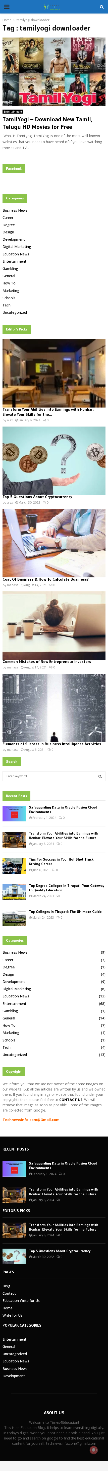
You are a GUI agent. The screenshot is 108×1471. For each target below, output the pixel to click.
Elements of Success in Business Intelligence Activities (52, 743)
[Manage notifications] (94, 1450)
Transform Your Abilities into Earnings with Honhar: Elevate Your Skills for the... (48, 412)
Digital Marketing (17, 246)
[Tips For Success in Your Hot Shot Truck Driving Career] (14, 866)
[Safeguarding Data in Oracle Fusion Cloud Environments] (14, 814)
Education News (16, 254)
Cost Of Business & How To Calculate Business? (46, 579)
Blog (6, 1286)
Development (14, 239)
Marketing (11, 290)
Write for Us (12, 1315)
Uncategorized (15, 312)
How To (9, 283)
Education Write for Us (21, 1300)
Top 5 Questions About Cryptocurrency (37, 496)
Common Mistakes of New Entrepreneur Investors (47, 661)
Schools (9, 297)
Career (8, 217)
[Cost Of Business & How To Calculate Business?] (54, 543)
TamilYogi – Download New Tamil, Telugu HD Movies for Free (47, 123)
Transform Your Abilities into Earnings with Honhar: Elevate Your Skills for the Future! (63, 835)
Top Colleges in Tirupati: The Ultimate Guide (65, 911)
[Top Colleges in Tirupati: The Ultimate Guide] (14, 918)
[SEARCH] (100, 776)
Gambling (10, 268)
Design (8, 232)
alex (10, 420)
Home (8, 1308)
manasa (12, 585)
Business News (15, 210)
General (9, 275)
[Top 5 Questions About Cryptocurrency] (54, 461)
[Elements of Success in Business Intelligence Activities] (54, 708)
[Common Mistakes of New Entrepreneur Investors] (54, 625)
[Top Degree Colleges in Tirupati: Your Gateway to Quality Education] (14, 892)
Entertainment (13, 111)
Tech (7, 305)
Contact (9, 1293)
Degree (9, 224)
